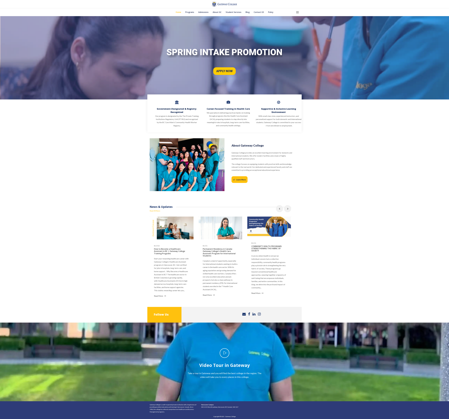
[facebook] (249, 314)
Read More (158, 296)
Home (178, 12)
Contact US (259, 12)
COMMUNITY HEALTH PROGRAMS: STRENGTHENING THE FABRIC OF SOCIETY (266, 248)
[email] (244, 314)
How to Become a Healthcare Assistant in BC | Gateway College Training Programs (169, 251)
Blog (248, 12)
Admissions (203, 12)
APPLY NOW (224, 71)
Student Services (233, 12)
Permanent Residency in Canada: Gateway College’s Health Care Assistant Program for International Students (219, 252)
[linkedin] (253, 314)
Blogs (157, 246)
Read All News (155, 211)
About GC (217, 12)
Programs (189, 12)
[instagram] (259, 314)
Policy (270, 12)
